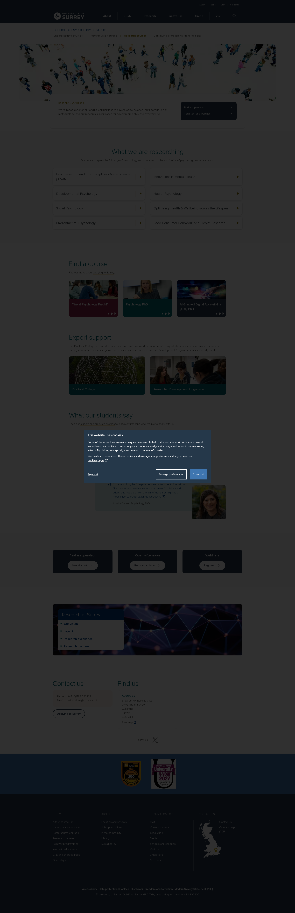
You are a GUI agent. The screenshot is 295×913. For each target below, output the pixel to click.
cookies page (96, 460)
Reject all (93, 474)
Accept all (199, 474)
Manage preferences (171, 474)
